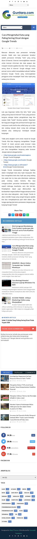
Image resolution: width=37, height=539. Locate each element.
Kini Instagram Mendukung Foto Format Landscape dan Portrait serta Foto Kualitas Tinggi (23, 229)
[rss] (21, 2)
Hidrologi (16, 496)
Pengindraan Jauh (7, 510)
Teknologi (20, 518)
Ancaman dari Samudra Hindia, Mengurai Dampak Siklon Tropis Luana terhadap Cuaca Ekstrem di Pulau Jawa (22, 417)
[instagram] (18, 2)
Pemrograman (6, 503)
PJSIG (21, 510)
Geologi (26, 492)
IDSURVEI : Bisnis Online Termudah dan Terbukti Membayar (21, 265)
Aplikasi (13, 489)
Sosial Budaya (6, 518)
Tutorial (4, 521)
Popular (19, 372)
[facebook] (13, 2)
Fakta (3, 492)
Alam (3, 489)
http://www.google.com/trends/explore (17, 155)
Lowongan (27, 500)
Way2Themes (14, 530)
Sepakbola (5, 514)
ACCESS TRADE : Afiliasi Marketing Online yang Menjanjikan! (21, 300)
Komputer (15, 500)
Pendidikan (20, 503)
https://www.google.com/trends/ (15, 160)
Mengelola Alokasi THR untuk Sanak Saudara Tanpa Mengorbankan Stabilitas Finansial (23, 387)
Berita (24, 489)
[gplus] (15, 2)
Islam (3, 500)
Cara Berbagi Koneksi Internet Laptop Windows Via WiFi (23, 283)
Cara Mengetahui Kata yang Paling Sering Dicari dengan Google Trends (23, 248)
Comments (30, 372)
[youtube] (27, 2)
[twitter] (10, 2)
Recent (6, 372)
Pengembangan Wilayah (9, 507)
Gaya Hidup (14, 492)
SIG (16, 514)
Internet (20, 48)
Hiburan (4, 496)
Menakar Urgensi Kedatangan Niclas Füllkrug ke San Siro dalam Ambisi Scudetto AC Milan (21, 407)
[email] (24, 2)
